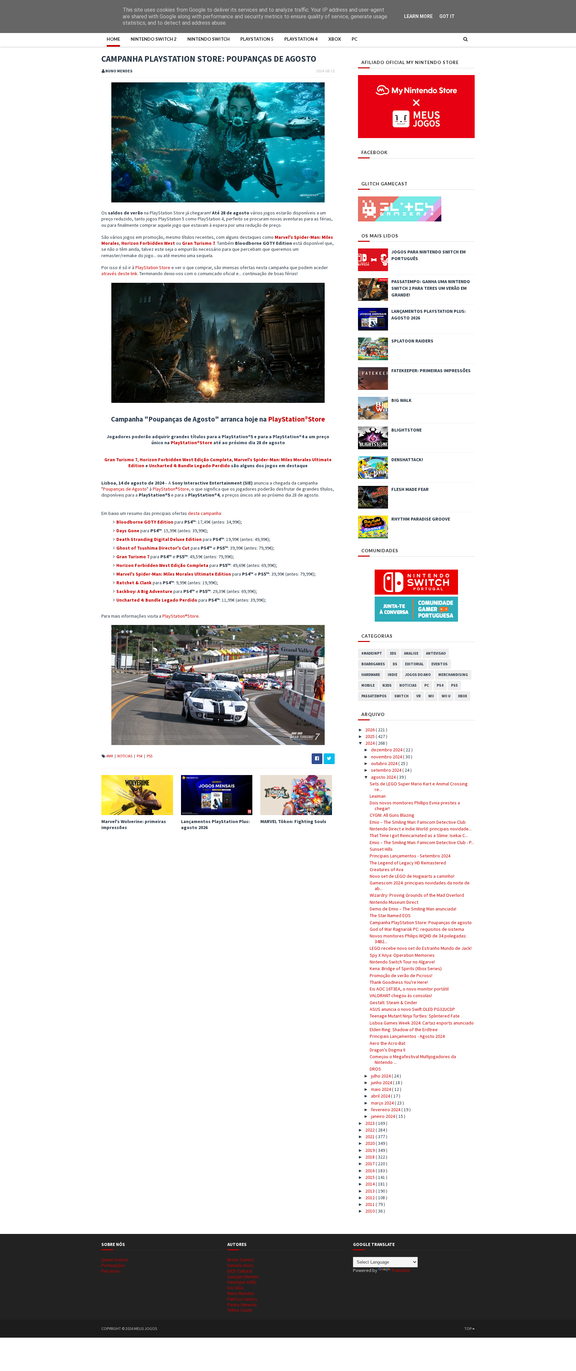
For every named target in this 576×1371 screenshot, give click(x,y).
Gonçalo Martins (243, 1277)
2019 (370, 1150)
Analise (411, 653)
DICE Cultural (239, 1271)
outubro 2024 (384, 763)
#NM (110, 756)
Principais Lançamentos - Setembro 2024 (410, 856)
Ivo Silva (235, 1288)
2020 (370, 1143)
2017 (370, 1164)
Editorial (414, 664)
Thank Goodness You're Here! (399, 982)
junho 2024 (382, 1083)
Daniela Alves (240, 1265)
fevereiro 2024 (386, 1110)
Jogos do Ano (418, 674)
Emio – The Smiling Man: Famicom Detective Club (418, 822)
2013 (370, 1191)
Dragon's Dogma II (387, 1050)
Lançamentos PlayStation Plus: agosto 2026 (215, 824)
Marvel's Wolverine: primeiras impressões (133, 824)
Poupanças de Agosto (125, 489)
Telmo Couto (239, 1310)
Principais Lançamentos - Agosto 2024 (407, 1036)
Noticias (125, 756)
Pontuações (113, 1265)
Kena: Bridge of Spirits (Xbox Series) (406, 968)
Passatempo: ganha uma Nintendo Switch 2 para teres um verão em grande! (430, 288)
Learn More (418, 16)
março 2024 (383, 1103)
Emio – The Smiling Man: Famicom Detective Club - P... (422, 842)
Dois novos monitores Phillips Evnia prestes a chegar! (415, 805)
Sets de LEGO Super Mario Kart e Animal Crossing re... (419, 786)
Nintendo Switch (208, 39)
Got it (447, 16)
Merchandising (453, 674)
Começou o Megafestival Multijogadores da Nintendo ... (413, 1059)
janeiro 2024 (383, 1116)
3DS (393, 653)
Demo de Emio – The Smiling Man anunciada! (413, 909)
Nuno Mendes (240, 1293)
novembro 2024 (387, 757)
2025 (370, 736)
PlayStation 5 (257, 39)
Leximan (378, 796)
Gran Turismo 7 (198, 243)
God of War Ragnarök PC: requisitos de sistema (417, 929)
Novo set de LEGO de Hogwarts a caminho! (412, 876)
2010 (370, 1211)
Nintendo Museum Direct (394, 902)
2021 (370, 1137)
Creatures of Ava (386, 869)
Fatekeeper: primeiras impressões (431, 371)
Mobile (368, 685)
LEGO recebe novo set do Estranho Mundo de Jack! (421, 948)
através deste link (119, 273)
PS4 (140, 756)
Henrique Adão (242, 1282)
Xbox (334, 39)
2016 (370, 1171)
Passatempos (374, 696)
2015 (370, 1177)
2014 (370, 1184)
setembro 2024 (386, 770)
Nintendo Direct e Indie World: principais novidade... (421, 829)
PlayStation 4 (301, 39)
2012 (370, 1198)
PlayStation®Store (296, 419)
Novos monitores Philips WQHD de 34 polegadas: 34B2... (418, 938)
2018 (370, 1157)
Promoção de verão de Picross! (401, 975)
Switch (401, 696)
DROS (375, 1069)
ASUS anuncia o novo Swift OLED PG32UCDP (412, 1009)
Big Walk (401, 400)
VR (418, 696)
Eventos (439, 664)
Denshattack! (407, 460)
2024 (370, 743)
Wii (431, 696)
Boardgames (373, 664)
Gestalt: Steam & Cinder (393, 1002)
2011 (370, 1204)
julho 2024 (381, 1076)
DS (395, 664)
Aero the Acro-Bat (387, 1043)
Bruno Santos (240, 1260)
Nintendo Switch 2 (154, 39)
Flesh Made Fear (410, 489)
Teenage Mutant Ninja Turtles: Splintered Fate (415, 1016)
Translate (401, 1270)
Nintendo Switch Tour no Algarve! (402, 962)
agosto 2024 (384, 777)
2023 (370, 1123)
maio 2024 (381, 1089)
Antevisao (436, 653)
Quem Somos (114, 1260)
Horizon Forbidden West (148, 243)
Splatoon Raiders (412, 341)
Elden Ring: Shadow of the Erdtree (404, 1029)
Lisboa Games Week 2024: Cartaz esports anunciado (422, 1023)
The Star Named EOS (390, 915)
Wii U (446, 696)
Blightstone (406, 430)
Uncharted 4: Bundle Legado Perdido (189, 466)
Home (113, 39)
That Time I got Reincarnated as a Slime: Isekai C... (419, 835)
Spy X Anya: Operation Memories (402, 955)
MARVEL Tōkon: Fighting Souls (293, 821)
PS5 (149, 756)
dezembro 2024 (387, 750)
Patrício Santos (242, 1299)
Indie (392, 674)
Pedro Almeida (242, 1305)
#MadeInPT (371, 653)
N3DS (387, 685)
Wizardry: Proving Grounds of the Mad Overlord (417, 895)
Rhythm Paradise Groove (420, 519)
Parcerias (110, 1271)
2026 (370, 730)
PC (354, 39)
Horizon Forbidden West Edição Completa (186, 460)
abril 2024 (381, 1096)
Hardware (370, 674)
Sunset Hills (381, 849)
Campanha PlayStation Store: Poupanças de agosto (421, 922)
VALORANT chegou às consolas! (401, 995)
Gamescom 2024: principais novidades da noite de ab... (420, 885)
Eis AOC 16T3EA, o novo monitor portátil (409, 989)
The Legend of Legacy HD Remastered (408, 863)
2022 (370, 1130)
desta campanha (204, 513)
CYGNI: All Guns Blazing (392, 815)
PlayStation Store (152, 267)
